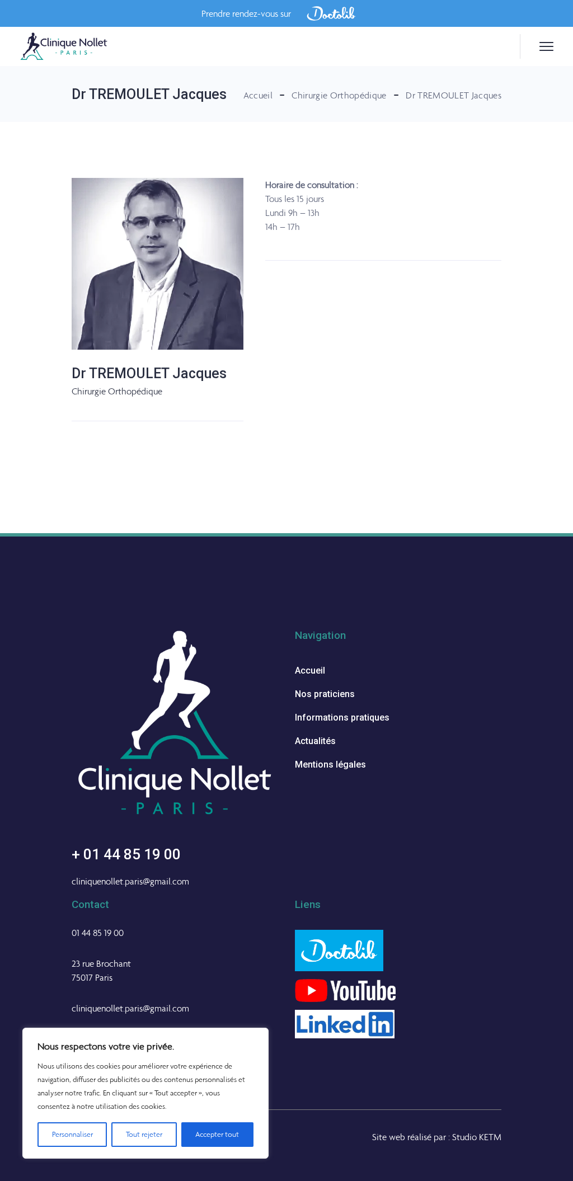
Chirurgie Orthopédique (117, 391)
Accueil (310, 670)
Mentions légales (330, 764)
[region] (145, 1093)
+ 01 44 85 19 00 (126, 854)
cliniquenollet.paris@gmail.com (130, 881)
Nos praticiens (325, 694)
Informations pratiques (342, 717)
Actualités (315, 741)
